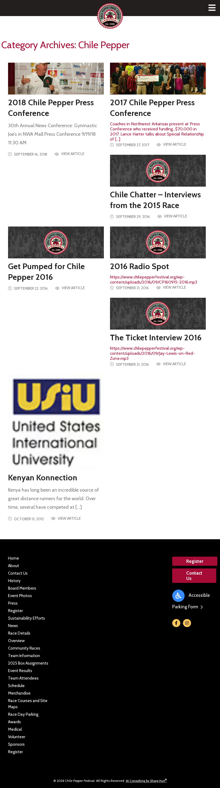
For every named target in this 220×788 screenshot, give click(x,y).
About (13, 565)
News (13, 625)
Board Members (22, 588)
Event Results (20, 670)
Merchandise (19, 693)
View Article (72, 154)
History (14, 580)
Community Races (24, 648)
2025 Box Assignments (28, 663)
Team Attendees (23, 678)
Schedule (16, 685)
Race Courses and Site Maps (27, 703)
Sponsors (16, 744)
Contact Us (18, 573)
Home (13, 558)
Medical (15, 729)
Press (13, 603)
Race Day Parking (23, 714)
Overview (16, 640)
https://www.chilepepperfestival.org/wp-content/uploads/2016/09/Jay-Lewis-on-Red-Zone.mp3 (155, 347)
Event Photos (20, 595)
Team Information (24, 655)
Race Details (19, 633)
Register (15, 610)
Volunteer (16, 736)
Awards (14, 721)
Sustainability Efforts (26, 618)
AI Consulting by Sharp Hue (146, 781)
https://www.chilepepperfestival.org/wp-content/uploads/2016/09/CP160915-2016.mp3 (153, 273)
